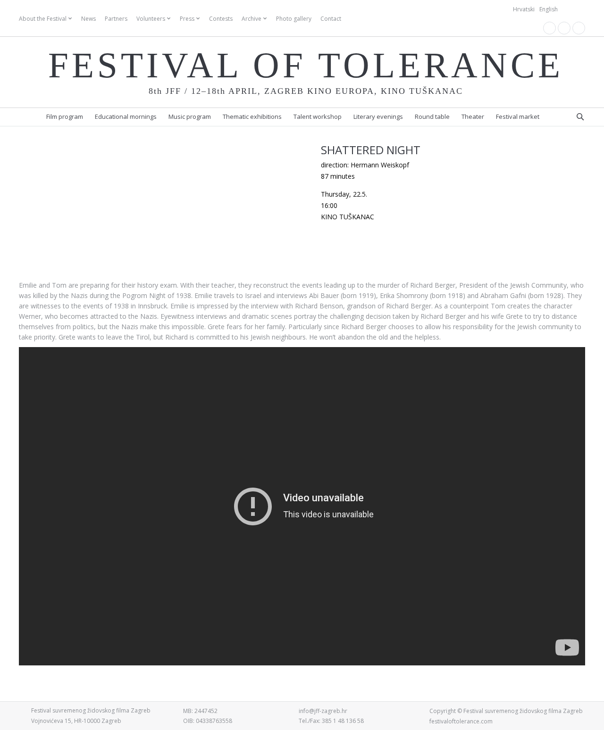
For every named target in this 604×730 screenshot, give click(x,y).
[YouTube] (564, 28)
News (88, 19)
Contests (221, 19)
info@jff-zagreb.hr (323, 711)
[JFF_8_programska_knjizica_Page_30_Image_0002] (160, 265)
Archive (251, 19)
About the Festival (43, 19)
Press (187, 19)
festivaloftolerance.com (461, 721)
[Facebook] (549, 28)
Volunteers (150, 19)
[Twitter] (578, 28)
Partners (116, 19)
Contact (330, 19)
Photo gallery (293, 19)
